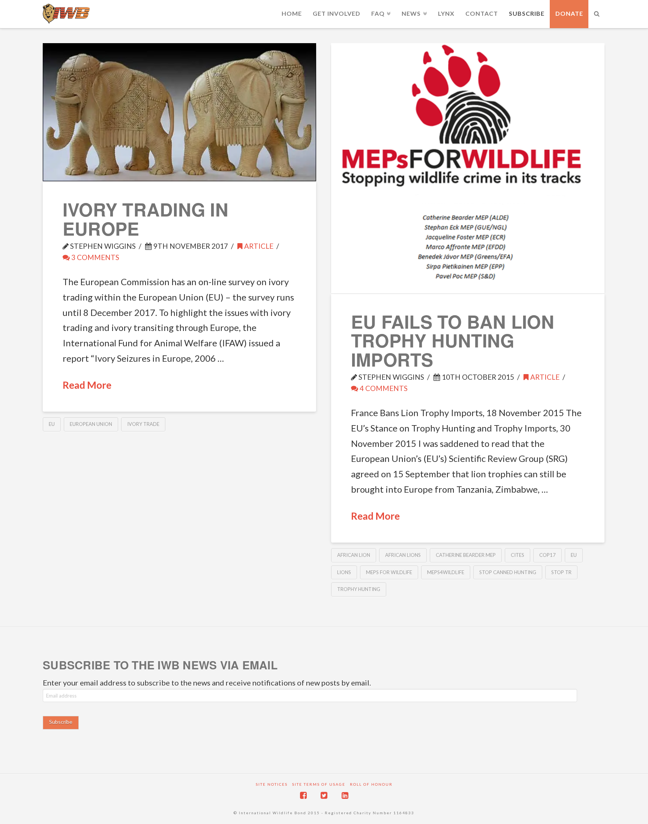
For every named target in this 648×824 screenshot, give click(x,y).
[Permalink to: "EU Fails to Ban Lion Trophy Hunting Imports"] (467, 168)
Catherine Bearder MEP (466, 555)
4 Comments (383, 388)
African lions (403, 555)
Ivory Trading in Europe (145, 218)
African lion (353, 555)
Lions (344, 572)
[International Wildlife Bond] (66, 14)
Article (258, 246)
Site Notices (272, 784)
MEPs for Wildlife (389, 572)
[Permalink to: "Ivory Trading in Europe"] (179, 112)
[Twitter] (324, 795)
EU (52, 424)
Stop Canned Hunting (507, 572)
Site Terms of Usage (318, 784)
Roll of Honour (371, 784)
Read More (87, 385)
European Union (91, 424)
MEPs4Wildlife (445, 572)
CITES (517, 555)
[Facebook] (303, 795)
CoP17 (547, 555)
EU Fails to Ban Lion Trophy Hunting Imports (452, 340)
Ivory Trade (143, 424)
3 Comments (94, 257)
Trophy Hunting (358, 589)
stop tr (561, 572)
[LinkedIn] (345, 795)
